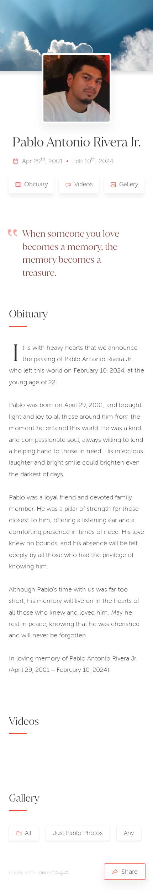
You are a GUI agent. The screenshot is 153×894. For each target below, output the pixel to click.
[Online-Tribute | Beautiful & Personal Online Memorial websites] (54, 872)
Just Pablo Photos (77, 833)
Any (129, 833)
